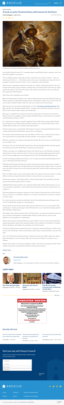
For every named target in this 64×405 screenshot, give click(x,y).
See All (57, 295)
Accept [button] (59, 402)
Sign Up (41, 373)
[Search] (50, 3)
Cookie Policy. (31, 402)
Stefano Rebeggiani (8, 15)
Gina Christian (25, 340)
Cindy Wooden (6, 339)
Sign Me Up (6, 371)
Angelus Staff (5, 287)
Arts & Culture (7, 9)
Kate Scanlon (45, 291)
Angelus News (17, 15)
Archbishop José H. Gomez (47, 339)
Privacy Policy (23, 402)
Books (4, 253)
